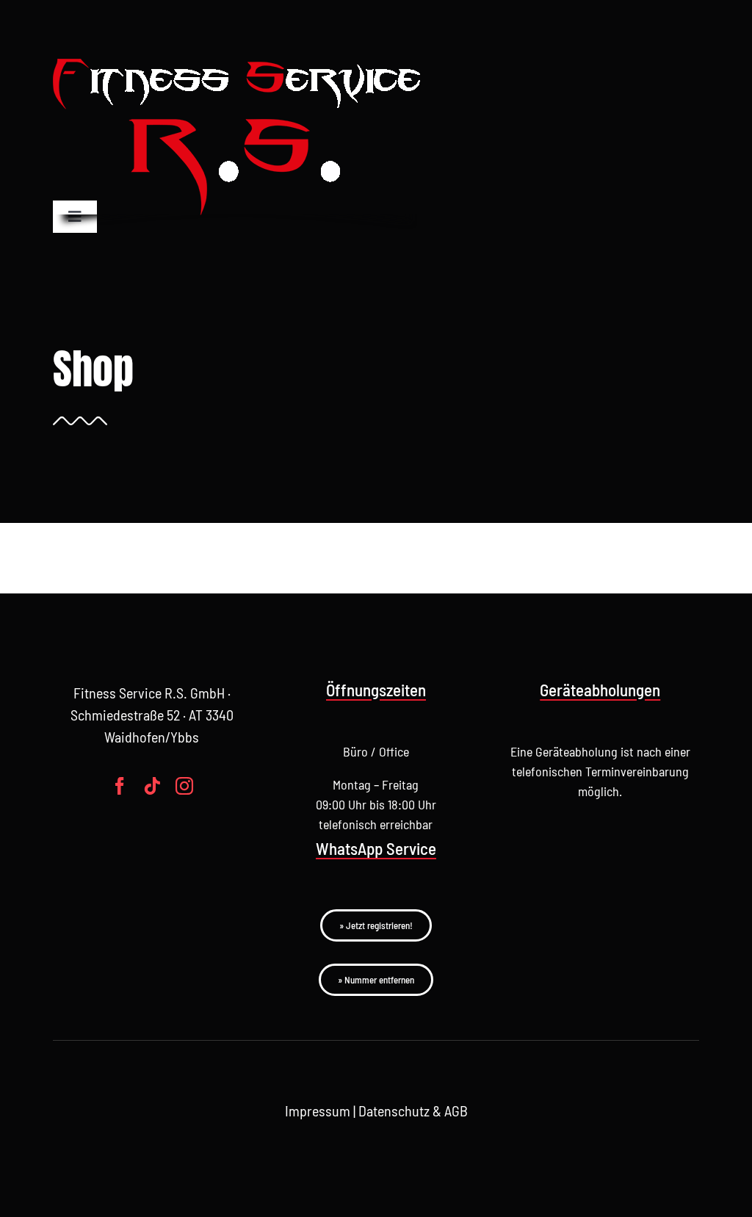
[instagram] (184, 786)
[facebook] (120, 786)
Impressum (317, 1110)
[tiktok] (152, 786)
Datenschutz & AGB (413, 1110)
